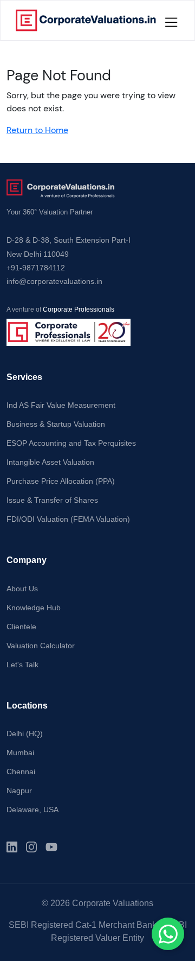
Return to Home (37, 130)
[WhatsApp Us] (168, 934)
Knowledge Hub (33, 607)
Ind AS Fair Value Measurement (60, 405)
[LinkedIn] (11, 847)
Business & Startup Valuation (55, 424)
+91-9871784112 (35, 267)
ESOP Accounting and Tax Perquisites (71, 443)
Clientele (21, 626)
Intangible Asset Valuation (50, 462)
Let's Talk (22, 664)
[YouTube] (51, 847)
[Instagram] (31, 847)
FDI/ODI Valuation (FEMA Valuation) (68, 519)
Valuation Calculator (40, 645)
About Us (22, 588)
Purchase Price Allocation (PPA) (60, 481)
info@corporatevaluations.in (54, 281)
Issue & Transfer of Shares (52, 500)
